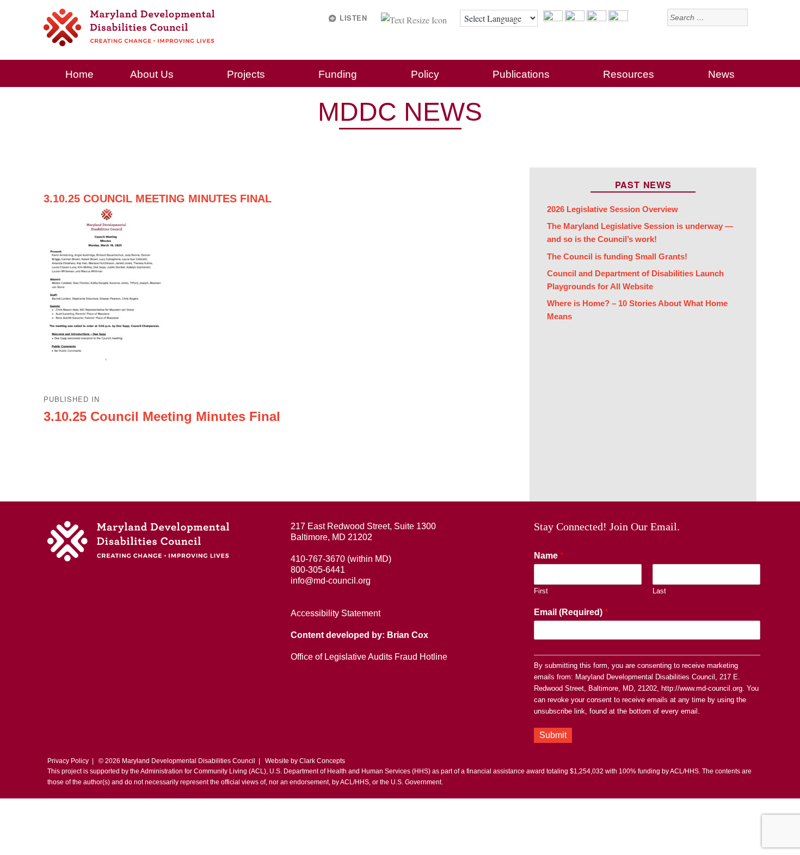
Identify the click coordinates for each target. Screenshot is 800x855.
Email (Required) (571, 612)
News (721, 74)
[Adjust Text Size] (415, 18)
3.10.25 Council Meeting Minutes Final (158, 199)
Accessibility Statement (335, 613)
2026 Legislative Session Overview (612, 209)
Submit (553, 735)
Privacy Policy (68, 761)
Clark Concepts (322, 761)
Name (548, 555)
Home (79, 74)
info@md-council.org (331, 580)
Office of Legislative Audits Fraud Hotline (369, 656)
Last (659, 591)
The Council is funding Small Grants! (617, 256)
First (541, 591)
